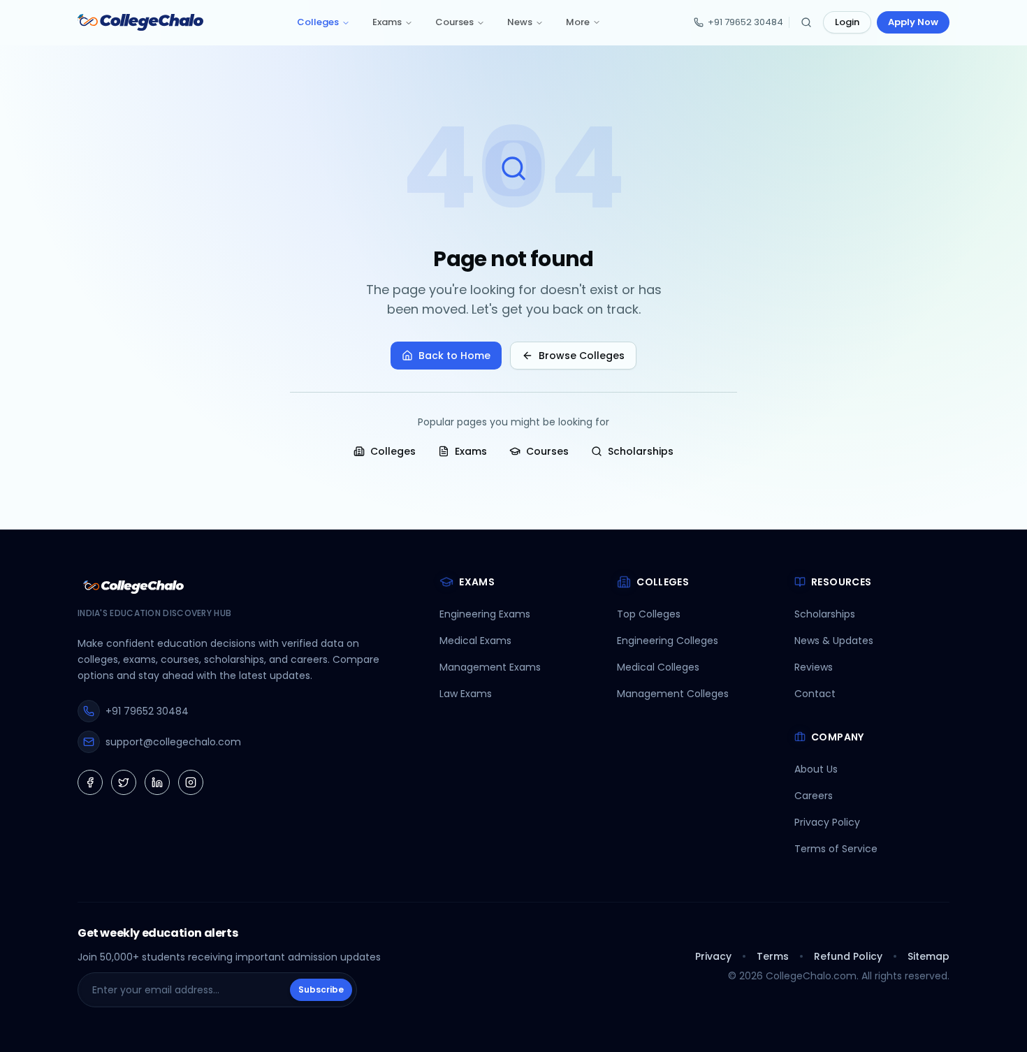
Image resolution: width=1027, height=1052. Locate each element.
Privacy (713, 956)
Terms (773, 956)
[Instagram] (190, 782)
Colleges (318, 22)
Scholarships (640, 451)
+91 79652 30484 (745, 22)
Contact (815, 694)
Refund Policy (848, 956)
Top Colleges (648, 614)
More (578, 22)
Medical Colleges (658, 667)
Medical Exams (475, 641)
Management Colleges (673, 694)
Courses (454, 22)
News (519, 22)
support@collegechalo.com (173, 742)
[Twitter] (123, 782)
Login (847, 22)
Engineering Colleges (667, 641)
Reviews (813, 667)
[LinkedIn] (157, 782)
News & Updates (833, 641)
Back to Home (454, 356)
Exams (387, 22)
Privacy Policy (827, 822)
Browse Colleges (582, 356)
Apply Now (913, 22)
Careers (813, 796)
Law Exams (465, 694)
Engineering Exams (484, 614)
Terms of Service (835, 849)
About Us (816, 769)
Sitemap (928, 956)
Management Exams (490, 667)
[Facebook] (90, 782)
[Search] (806, 22)
